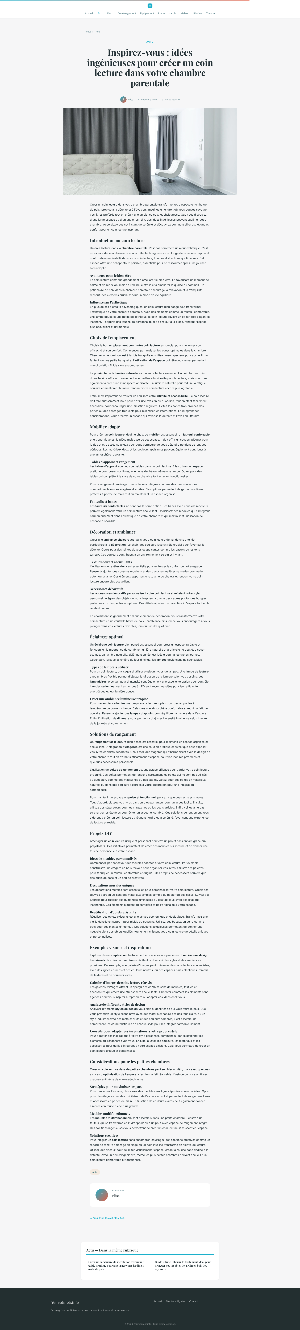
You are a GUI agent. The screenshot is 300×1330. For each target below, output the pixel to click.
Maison (185, 13)
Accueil (89, 13)
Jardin (172, 13)
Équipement (147, 13)
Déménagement (127, 13)
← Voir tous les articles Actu (107, 1218)
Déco (110, 13)
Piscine (197, 13)
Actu (100, 13)
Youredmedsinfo (65, 1302)
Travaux (210, 13)
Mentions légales (175, 1301)
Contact (193, 1301)
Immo (161, 13)
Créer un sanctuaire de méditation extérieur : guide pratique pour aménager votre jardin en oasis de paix (116, 1265)
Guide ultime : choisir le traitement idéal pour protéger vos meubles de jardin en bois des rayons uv (183, 1265)
